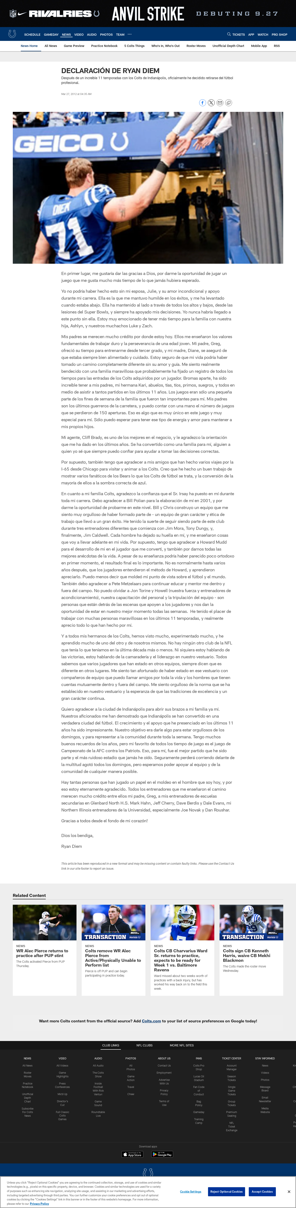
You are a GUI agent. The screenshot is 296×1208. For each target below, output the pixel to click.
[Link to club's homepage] (12, 34)
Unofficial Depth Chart (27, 1097)
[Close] (289, 1192)
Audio (98, 1058)
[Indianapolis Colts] (148, 1174)
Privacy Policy (39, 1203)
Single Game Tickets (232, 1090)
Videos (265, 1072)
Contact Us (164, 1065)
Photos (130, 1058)
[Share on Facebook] (202, 105)
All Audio (98, 1065)
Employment (164, 1072)
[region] (148, 1192)
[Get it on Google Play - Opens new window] (162, 1156)
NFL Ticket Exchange (231, 1126)
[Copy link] (228, 103)
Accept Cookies (262, 1191)
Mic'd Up (62, 1094)
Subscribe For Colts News (27, 1112)
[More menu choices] (129, 34)
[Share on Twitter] (211, 105)
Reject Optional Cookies (226, 1191)
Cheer (130, 1094)
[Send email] (219, 105)
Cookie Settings (190, 1191)
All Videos (62, 1065)
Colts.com (151, 1020)
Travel (130, 1086)
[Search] (229, 34)
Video (62, 1058)
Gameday (198, 1111)
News (27, 1058)
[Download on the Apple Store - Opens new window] (132, 1154)
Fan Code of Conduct (198, 1090)
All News (28, 1065)
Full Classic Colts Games (62, 1115)
